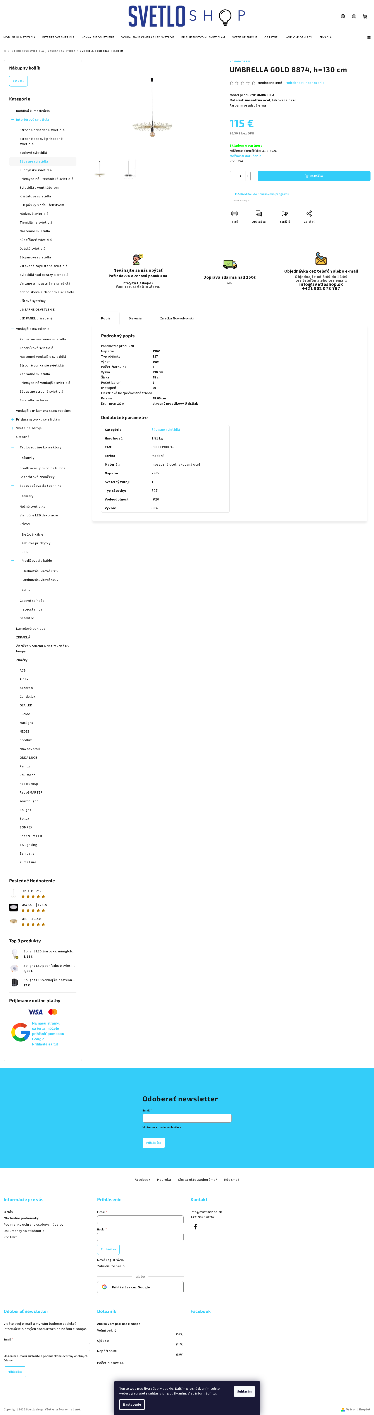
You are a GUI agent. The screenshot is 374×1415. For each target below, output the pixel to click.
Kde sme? (231, 1179)
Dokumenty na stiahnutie (24, 1230)
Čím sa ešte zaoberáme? (197, 1179)
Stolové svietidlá (33, 152)
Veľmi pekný (107, 1330)
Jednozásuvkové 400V (41, 579)
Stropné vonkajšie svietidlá (42, 365)
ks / (18, 81)
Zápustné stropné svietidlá (42, 391)
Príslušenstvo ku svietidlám (38, 419)
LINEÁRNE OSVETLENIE (37, 309)
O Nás (8, 1212)
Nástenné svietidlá (35, 231)
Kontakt (10, 1237)
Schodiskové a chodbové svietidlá (47, 292)
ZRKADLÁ (23, 637)
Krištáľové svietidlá (35, 196)
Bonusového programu (273, 194)
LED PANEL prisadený (36, 318)
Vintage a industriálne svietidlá (45, 283)
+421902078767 (203, 1217)
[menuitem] (19, 37)
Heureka (164, 1179)
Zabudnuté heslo (111, 1266)
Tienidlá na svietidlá (36, 222)
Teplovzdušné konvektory (41, 447)
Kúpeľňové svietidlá (36, 240)
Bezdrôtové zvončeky (37, 477)
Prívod (25, 524)
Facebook (142, 1179)
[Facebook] (196, 1227)
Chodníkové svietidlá (36, 348)
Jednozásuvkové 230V (41, 571)
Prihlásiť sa (153, 1143)
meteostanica (31, 609)
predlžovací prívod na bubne (43, 468)
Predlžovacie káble (36, 560)
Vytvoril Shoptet (358, 1409)
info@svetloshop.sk (138, 283)
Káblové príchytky (36, 543)
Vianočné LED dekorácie (39, 515)
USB (24, 552)
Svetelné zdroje (29, 428)
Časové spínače (32, 600)
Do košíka (316, 176)
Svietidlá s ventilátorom (39, 187)
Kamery (27, 496)
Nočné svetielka (33, 506)
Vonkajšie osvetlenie (33, 328)
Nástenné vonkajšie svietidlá (43, 356)
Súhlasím (244, 1391)
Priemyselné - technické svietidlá (47, 178)
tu (214, 1393)
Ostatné (23, 436)
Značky (22, 660)
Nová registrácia (110, 1260)
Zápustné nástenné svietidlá (43, 339)
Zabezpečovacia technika (41, 485)
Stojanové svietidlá (35, 257)
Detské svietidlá (33, 248)
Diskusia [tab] (135, 318)
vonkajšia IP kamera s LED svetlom (43, 410)
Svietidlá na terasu (35, 400)
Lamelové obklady (30, 628)
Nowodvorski (240, 61)
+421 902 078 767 (321, 288)
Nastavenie (132, 1404)
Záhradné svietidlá (35, 374)
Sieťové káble (32, 534)
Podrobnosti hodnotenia (304, 82)
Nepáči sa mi (107, 1351)
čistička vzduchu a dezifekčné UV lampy (42, 649)
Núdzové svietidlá (34, 213)
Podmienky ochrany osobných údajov (34, 1224)
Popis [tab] (105, 318)
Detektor (27, 618)
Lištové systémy (33, 301)
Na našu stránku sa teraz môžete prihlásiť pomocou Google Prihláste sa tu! (48, 1033)
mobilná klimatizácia (33, 111)
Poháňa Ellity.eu (241, 200)
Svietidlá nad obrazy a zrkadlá (44, 274)
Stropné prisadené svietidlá (42, 130)
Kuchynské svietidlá (36, 170)
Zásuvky (28, 457)
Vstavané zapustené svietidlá (44, 266)
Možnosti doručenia (246, 156)
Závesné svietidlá (34, 161)
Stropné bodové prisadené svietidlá (41, 141)
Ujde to (103, 1340)
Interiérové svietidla (32, 119)
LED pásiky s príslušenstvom (42, 205)
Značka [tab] (177, 318)
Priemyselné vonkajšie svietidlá (45, 382)
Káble (26, 590)
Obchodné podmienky (21, 1218)
